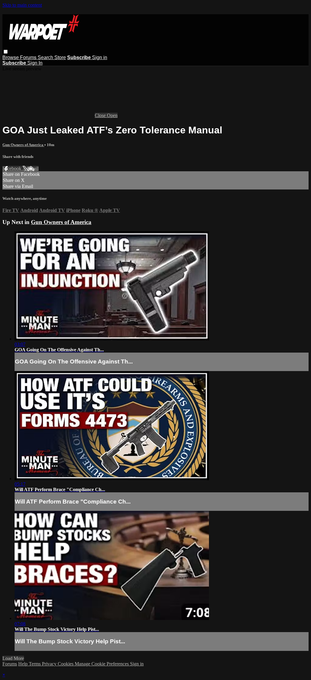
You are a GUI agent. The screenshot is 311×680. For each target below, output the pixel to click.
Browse (11, 57)
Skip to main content (22, 5)
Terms (35, 663)
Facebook (12, 168)
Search (46, 57)
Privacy (50, 663)
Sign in (99, 57)
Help (23, 663)
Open (112, 115)
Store (60, 57)
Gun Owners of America (23, 144)
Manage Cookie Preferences (102, 663)
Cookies (66, 663)
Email (33, 168)
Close (101, 115)
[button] (6, 52)
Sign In (35, 62)
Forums (29, 57)
